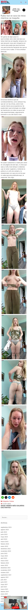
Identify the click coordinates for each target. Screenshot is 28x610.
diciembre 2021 (5, 568)
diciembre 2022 (6, 548)
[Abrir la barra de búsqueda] (21, 2)
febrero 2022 (5, 563)
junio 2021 (4, 582)
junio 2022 (4, 553)
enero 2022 (4, 565)
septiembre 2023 (6, 527)
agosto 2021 (4, 577)
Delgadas (6, 501)
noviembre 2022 (6, 551)
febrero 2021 (5, 591)
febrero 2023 (5, 544)
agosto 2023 (5, 529)
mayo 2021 (4, 584)
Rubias (11, 501)
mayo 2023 (4, 537)
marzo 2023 (4, 541)
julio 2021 (4, 579)
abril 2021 (4, 587)
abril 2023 (4, 539)
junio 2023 (4, 534)
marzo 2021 (4, 589)
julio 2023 (4, 532)
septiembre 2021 (6, 575)
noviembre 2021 (6, 570)
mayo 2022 (4, 556)
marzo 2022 (4, 560)
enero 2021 (4, 594)
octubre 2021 (5, 572)
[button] (2, 497)
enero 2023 (4, 546)
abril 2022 (4, 558)
